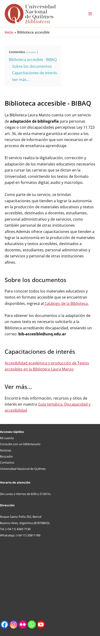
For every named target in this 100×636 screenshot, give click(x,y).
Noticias (5, 450)
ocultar (32, 52)
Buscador (6, 456)
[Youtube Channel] (41, 624)
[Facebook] (4, 624)
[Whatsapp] (32, 624)
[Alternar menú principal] (90, 14)
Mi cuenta (7, 438)
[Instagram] (14, 624)
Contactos (7, 462)
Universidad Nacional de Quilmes (23, 469)
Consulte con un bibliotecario (20, 444)
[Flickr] (23, 624)
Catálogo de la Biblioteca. (66, 303)
